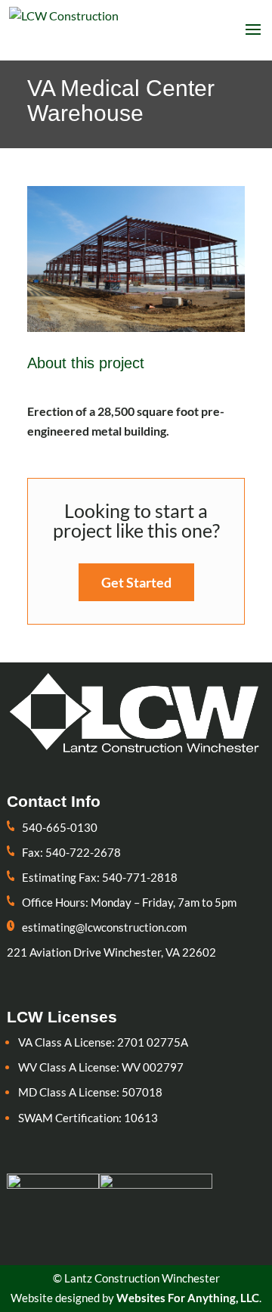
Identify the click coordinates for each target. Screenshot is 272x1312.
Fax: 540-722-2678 (71, 852)
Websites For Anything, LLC (187, 1297)
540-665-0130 (59, 827)
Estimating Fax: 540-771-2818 (100, 877)
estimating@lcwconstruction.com (104, 927)
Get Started (136, 582)
